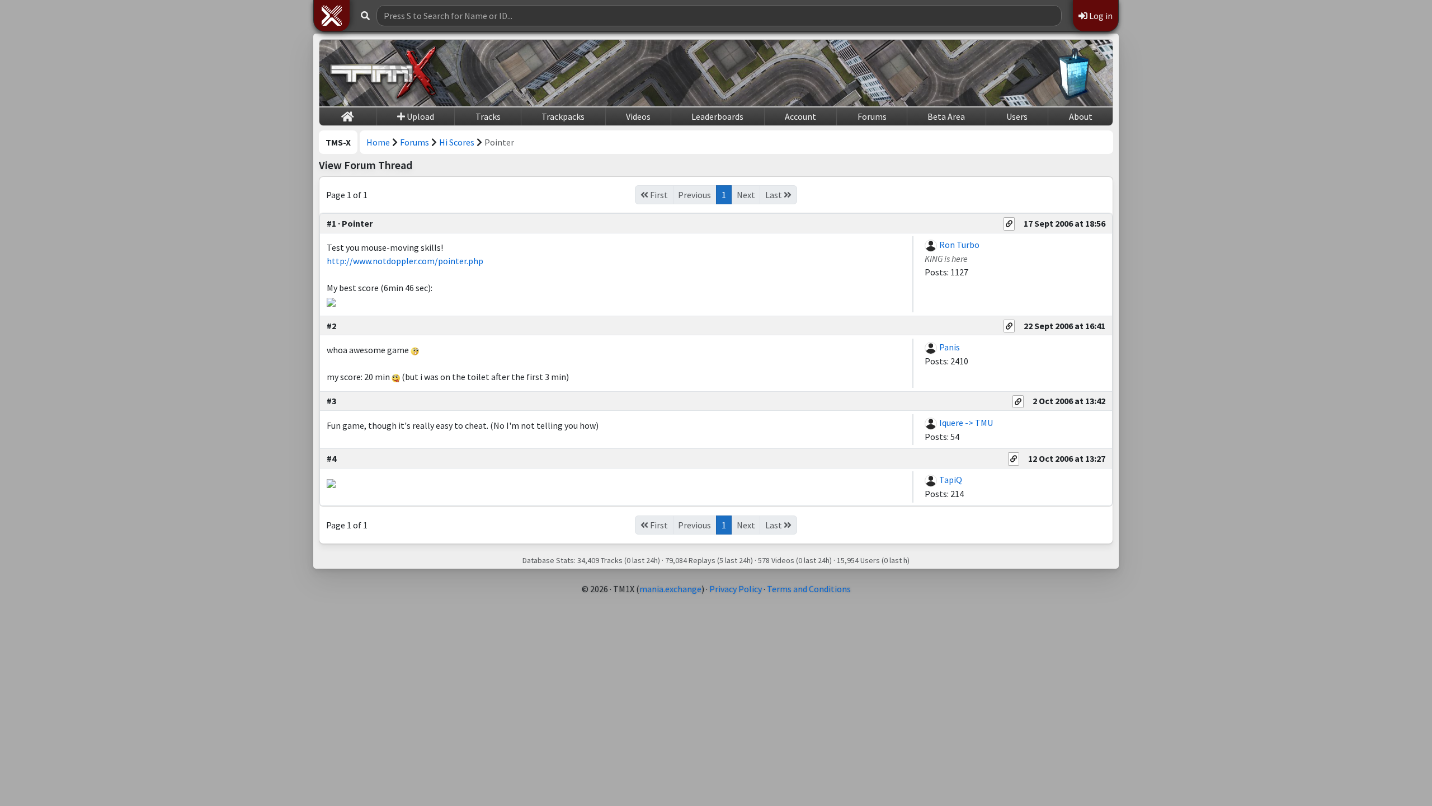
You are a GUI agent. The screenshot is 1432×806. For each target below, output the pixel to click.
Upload (419, 116)
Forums (872, 116)
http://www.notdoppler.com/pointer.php (405, 260)
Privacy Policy (735, 588)
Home (378, 142)
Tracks (488, 116)
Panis (949, 347)
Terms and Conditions (809, 588)
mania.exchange (670, 588)
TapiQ (950, 479)
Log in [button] (1100, 15)
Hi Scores (456, 142)
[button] (332, 15)
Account (800, 116)
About (1080, 116)
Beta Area (946, 116)
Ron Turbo (959, 244)
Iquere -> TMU (966, 422)
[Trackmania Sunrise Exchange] (384, 73)
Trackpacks (563, 116)
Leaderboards (717, 116)
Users (1017, 116)
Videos (638, 116)
